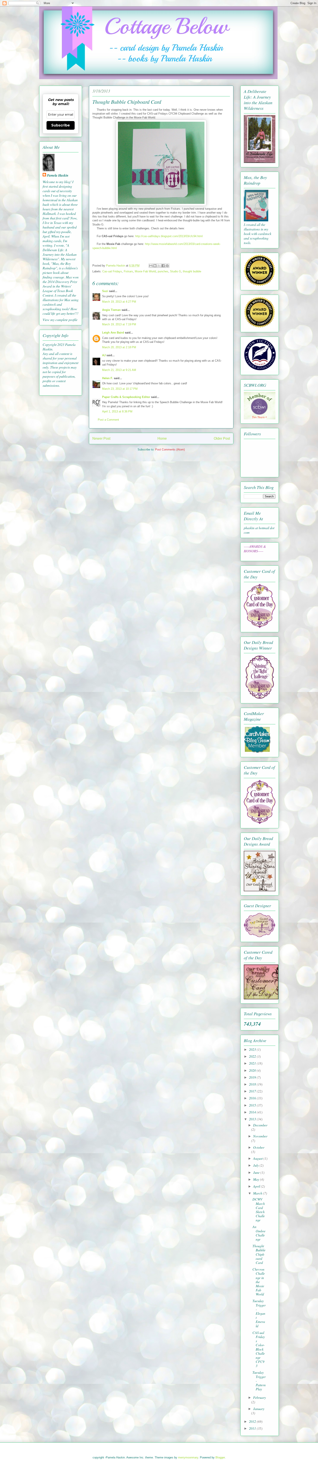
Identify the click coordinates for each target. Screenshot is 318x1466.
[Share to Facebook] (163, 265)
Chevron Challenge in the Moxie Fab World (258, 1281)
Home (162, 438)
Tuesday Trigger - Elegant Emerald (259, 1313)
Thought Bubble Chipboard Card (258, 1254)
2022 (253, 1056)
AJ (104, 355)
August (258, 1158)
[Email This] (151, 265)
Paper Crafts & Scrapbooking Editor (126, 397)
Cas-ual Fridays (112, 271)
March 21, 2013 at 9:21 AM (119, 370)
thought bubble (192, 271)
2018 (253, 1084)
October (258, 1147)
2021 (253, 1063)
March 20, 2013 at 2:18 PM (119, 347)
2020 (253, 1070)
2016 (253, 1098)
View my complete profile (60, 319)
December (260, 1125)
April (257, 1186)
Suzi (105, 291)
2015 (253, 1105)
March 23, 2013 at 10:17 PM (120, 388)
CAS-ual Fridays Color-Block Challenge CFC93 (258, 1349)
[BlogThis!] (155, 265)
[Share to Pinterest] (167, 265)
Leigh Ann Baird (113, 332)
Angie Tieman (111, 309)
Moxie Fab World (145, 271)
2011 (253, 1428)
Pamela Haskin (57, 175)
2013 (253, 1119)
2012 (253, 1421)
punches (163, 271)
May (256, 1179)
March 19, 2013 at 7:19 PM (119, 324)
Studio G (175, 271)
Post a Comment (108, 419)
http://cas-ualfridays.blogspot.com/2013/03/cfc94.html (169, 236)
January (258, 1408)
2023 (253, 1049)
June (256, 1172)
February (259, 1397)
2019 (253, 1077)
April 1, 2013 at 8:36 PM (117, 411)
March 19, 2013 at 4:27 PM (119, 301)
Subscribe (60, 125)
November (260, 1136)
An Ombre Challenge (258, 1232)
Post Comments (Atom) (170, 449)
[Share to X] (159, 265)
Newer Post (101, 438)
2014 (253, 1112)
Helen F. (107, 378)
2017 (253, 1091)
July (256, 1165)
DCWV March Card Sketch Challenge (258, 1209)
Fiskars (128, 271)
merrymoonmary (188, 1457)
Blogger (220, 1457)
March (258, 1193)
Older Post (222, 438)
